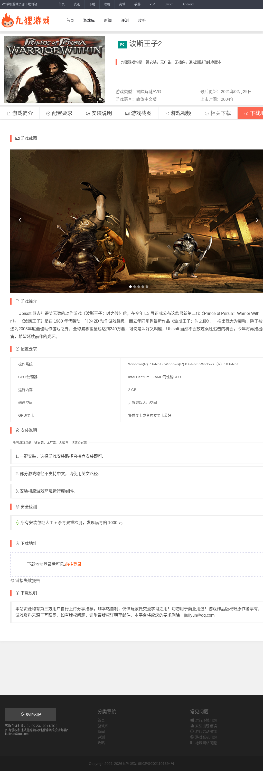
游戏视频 (180, 113)
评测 (125, 20)
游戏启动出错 (205, 731)
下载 (92, 4)
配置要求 (61, 113)
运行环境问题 (205, 720)
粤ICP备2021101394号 (156, 764)
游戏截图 (140, 113)
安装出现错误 (205, 726)
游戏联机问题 (205, 737)
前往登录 (73, 564)
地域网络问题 (205, 743)
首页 (62, 4)
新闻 (108, 20)
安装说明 (101, 113)
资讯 (77, 4)
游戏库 (89, 20)
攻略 (107, 4)
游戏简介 (22, 113)
